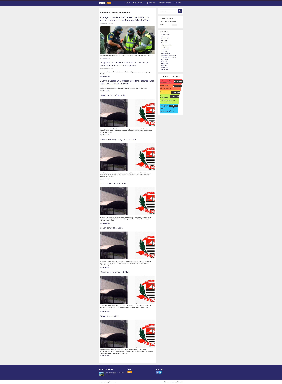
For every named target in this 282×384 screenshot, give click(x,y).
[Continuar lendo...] (105, 58)
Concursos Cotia (165, 36)
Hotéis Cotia (164, 51)
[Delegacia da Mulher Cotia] (127, 113)
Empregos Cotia (165, 49)
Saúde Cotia (164, 61)
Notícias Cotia (166, 3)
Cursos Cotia (164, 43)
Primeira (162, 92)
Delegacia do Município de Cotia (115, 272)
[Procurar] (180, 11)
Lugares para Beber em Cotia (168, 55)
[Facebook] (157, 372)
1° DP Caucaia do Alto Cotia (113, 183)
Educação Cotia (165, 47)
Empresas (151, 3)
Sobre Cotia (139, 3)
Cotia (129, 372)
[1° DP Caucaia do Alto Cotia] (127, 201)
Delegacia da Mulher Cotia (112, 95)
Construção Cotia (165, 38)
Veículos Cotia (164, 69)
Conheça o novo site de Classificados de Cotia (166, 81)
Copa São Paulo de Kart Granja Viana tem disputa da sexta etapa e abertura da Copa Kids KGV (167, 108)
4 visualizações (177, 86)
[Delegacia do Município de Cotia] (127, 290)
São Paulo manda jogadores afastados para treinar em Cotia (165, 87)
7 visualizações (178, 81)
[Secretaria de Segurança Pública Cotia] (127, 157)
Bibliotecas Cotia (165, 34)
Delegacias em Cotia (109, 316)
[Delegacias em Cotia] (127, 334)
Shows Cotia (164, 65)
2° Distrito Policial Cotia (111, 227)
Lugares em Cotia (165, 53)
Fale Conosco (167, 382)
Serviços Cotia (164, 63)
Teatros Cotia (164, 67)
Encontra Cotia (102, 382)
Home (128, 3)
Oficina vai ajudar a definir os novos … (114, 372)
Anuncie (178, 3)
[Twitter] (160, 372)
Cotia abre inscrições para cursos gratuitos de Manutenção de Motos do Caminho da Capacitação (167, 99)
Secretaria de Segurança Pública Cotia (118, 139)
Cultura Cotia (164, 40)
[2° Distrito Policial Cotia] (127, 245)
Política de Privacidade (177, 382)
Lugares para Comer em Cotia (168, 57)
